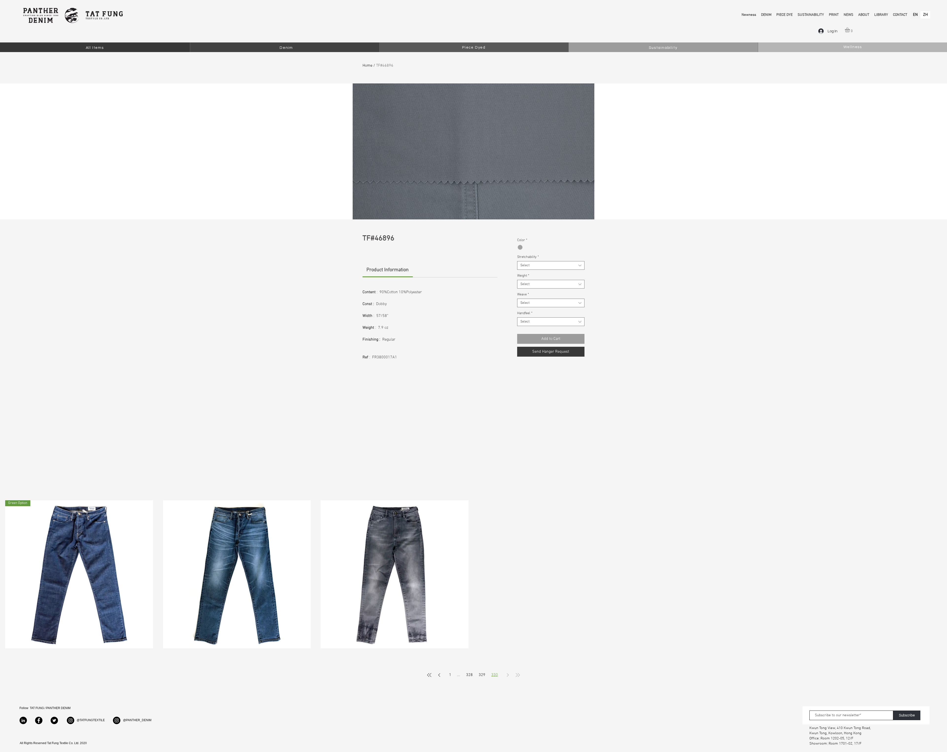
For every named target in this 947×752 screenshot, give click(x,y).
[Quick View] (237, 574)
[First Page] (429, 675)
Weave (523, 294)
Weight (523, 276)
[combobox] (550, 265)
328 (469, 675)
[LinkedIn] (23, 720)
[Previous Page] (439, 675)
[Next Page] (508, 675)
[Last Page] (518, 675)
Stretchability (528, 257)
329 (482, 675)
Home (367, 65)
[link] (387, 270)
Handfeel (524, 313)
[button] (850, 29)
